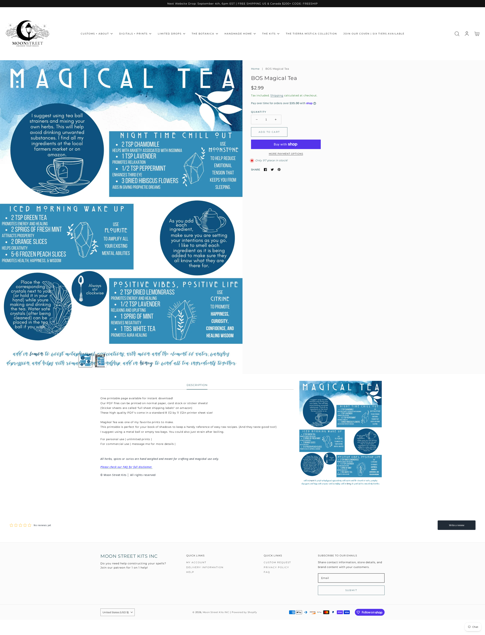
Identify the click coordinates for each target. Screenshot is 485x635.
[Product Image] (121, 217)
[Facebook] (265, 169)
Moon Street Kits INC (216, 612)
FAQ (267, 572)
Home (255, 68)
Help (190, 572)
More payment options (286, 153)
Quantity (258, 111)
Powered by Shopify (244, 612)
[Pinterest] (279, 169)
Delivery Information (205, 567)
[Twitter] (272, 169)
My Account (196, 562)
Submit (351, 590)
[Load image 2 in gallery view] (100, 361)
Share (255, 169)
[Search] (457, 33)
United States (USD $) (115, 612)
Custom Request (277, 562)
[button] (457, 33)
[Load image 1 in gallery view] (85, 361)
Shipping (276, 95)
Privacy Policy (276, 567)
